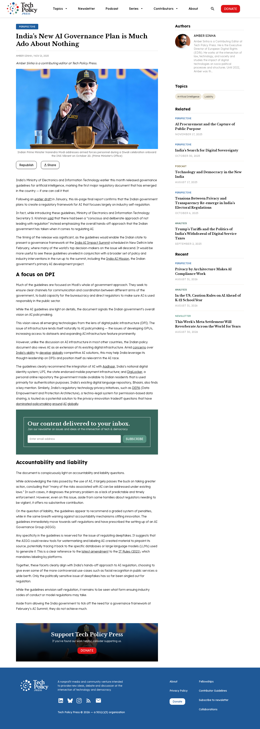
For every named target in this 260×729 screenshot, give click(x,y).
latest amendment (95, 551)
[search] (212, 9)
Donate (230, 9)
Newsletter (86, 8)
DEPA (136, 388)
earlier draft (43, 199)
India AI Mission (117, 259)
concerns (139, 347)
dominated (24, 404)
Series (133, 8)
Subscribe (134, 439)
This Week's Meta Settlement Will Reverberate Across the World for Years (208, 324)
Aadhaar (109, 366)
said (50, 218)
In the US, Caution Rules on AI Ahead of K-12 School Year (208, 298)
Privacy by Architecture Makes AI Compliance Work (203, 271)
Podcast (112, 8)
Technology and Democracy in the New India (208, 174)
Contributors (163, 8)
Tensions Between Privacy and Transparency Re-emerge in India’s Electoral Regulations (205, 202)
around (57, 404)
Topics (58, 8)
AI (65, 404)
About (193, 8)
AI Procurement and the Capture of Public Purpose (205, 126)
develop (45, 353)
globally (57, 353)
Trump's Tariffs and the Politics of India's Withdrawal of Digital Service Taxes (206, 233)
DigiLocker (134, 372)
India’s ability (25, 353)
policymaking (42, 404)
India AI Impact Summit (92, 243)
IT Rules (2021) (129, 551)
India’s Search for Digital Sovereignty (206, 150)
